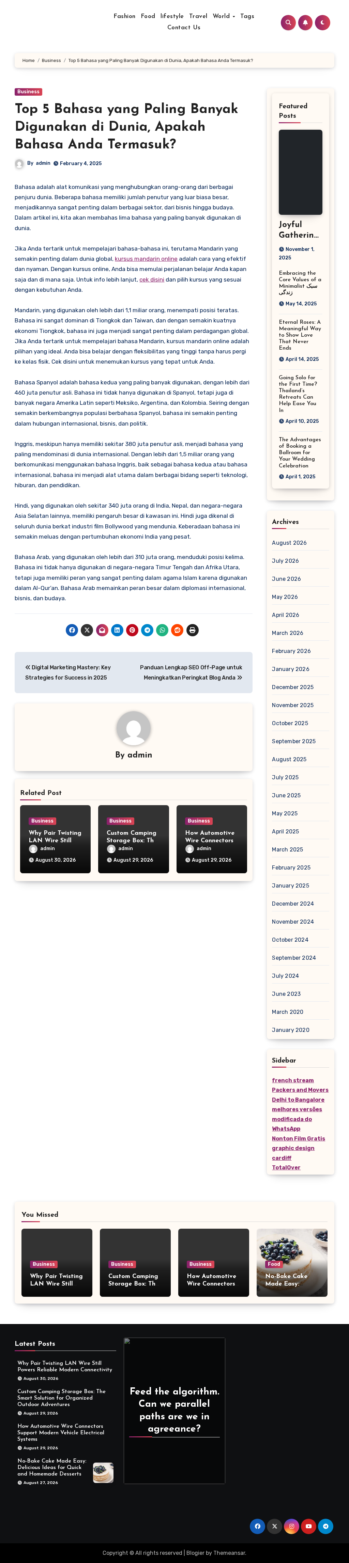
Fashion (124, 17)
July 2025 (285, 777)
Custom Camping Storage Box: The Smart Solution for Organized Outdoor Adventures (61, 1398)
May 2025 (285, 813)
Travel (198, 17)
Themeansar (229, 1553)
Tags (247, 17)
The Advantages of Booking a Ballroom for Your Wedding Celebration (300, 453)
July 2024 (285, 976)
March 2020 (287, 1012)
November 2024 (293, 922)
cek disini (151, 279)
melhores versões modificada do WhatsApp (297, 1119)
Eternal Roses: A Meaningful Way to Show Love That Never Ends (300, 335)
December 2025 (293, 687)
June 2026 (286, 579)
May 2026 (285, 597)
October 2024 (290, 940)
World (222, 17)
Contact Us (184, 28)
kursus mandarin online (146, 258)
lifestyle (172, 17)
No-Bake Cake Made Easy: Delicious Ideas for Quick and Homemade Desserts (51, 1467)
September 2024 (294, 958)
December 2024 (293, 903)
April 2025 (285, 831)
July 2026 (285, 561)
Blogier (195, 1553)
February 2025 (291, 867)
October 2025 (290, 723)
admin (43, 163)
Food (148, 17)
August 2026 (289, 543)
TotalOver (286, 1167)
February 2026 (291, 651)
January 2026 (290, 669)
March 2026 (287, 633)
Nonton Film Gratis (298, 1138)
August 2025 (289, 759)
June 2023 (286, 994)
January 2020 (290, 1030)
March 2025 (287, 849)
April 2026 (285, 615)
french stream (293, 1080)
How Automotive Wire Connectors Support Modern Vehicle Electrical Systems (60, 1432)
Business (28, 92)
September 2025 (294, 741)
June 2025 (286, 795)
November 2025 (293, 705)
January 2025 (290, 885)
